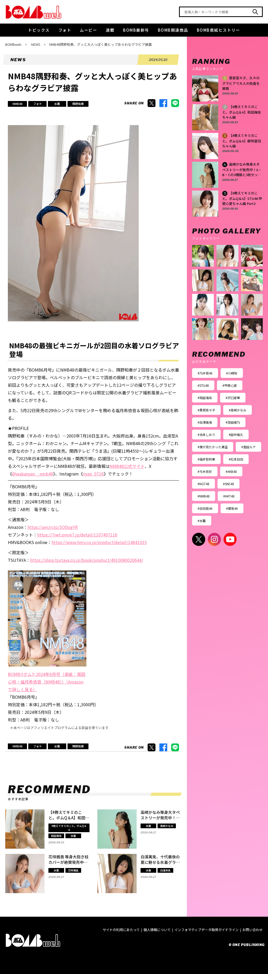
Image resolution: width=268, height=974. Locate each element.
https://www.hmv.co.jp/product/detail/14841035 (99, 542)
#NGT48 (203, 484)
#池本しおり (206, 434)
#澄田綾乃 (233, 422)
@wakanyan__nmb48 (32, 474)
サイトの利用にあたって (121, 929)
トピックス (39, 30)
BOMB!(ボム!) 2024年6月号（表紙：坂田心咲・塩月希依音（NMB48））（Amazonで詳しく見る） (46, 681)
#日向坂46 (205, 508)
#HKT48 (228, 496)
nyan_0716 (93, 474)
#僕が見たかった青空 (213, 447)
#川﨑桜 (231, 373)
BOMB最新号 (136, 30)
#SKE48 (228, 484)
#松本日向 (236, 459)
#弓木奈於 (205, 471)
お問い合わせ (252, 929)
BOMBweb (13, 44)
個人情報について (157, 929)
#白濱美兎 (205, 422)
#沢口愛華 (233, 397)
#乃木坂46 (205, 373)
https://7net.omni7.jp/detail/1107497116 (77, 534)
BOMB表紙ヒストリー (218, 30)
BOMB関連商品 (173, 30)
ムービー (88, 30)
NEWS (35, 44)
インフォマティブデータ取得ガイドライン (206, 929)
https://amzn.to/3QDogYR (52, 527)
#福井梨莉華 (206, 459)
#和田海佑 (205, 397)
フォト (64, 30)
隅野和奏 (78, 104)
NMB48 (17, 104)
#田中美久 (236, 434)
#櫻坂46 (232, 508)
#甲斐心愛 (229, 385)
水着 (57, 104)
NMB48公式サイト (127, 466)
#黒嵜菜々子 (206, 410)
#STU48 (203, 385)
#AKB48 (231, 471)
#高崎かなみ (237, 410)
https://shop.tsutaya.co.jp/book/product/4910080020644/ (86, 560)
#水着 (202, 520)
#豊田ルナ (248, 447)
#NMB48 (204, 496)
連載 (110, 30)
